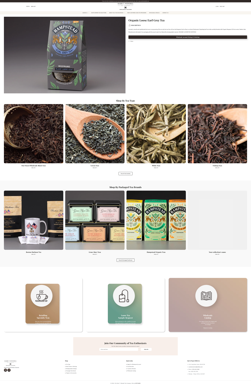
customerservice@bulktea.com (196, 366)
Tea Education (130, 366)
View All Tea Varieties (125, 173)
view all (33, 167)
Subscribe (146, 349)
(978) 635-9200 (195, 369)
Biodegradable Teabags (71, 368)
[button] (28, 6)
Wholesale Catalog (131, 370)
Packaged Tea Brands (71, 370)
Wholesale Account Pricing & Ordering (187, 37)
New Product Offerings (71, 366)
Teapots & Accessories (71, 373)
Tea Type (68, 364)
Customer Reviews (131, 368)
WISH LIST (33, 6)
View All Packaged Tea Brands (125, 260)
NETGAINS (137, 383)
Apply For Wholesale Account (134, 364)
